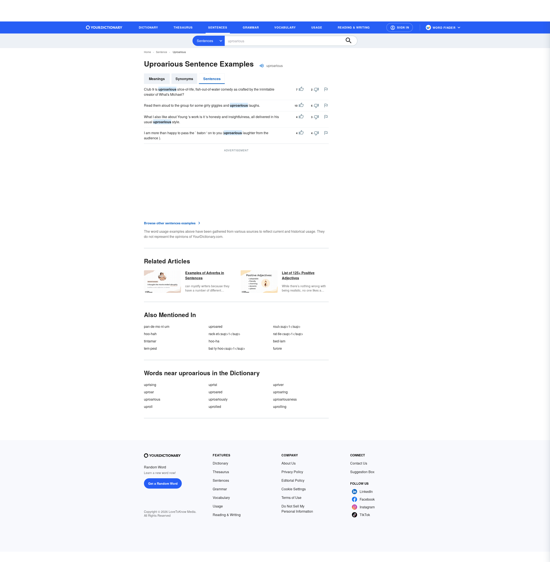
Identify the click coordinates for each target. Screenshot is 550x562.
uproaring (280, 391)
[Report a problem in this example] (325, 89)
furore (277, 348)
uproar (149, 391)
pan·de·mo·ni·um (156, 326)
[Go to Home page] (104, 27)
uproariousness (285, 399)
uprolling (279, 406)
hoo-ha (214, 341)
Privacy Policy (292, 471)
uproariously (218, 399)
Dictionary (220, 463)
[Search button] (350, 41)
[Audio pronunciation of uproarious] (261, 65)
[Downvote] (316, 89)
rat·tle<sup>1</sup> (288, 333)
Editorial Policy (292, 480)
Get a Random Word (163, 483)
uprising (150, 384)
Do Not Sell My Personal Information (297, 509)
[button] (399, 27)
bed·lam (279, 341)
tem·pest (150, 348)
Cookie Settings (293, 488)
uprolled (215, 406)
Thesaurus (221, 471)
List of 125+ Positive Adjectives (298, 275)
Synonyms (184, 78)
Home (147, 52)
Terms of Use (291, 497)
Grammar (220, 488)
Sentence (161, 52)
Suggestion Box (362, 471)
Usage (218, 506)
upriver (278, 384)
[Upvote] (301, 89)
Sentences (205, 40)
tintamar (150, 341)
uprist (213, 384)
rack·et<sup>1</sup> (224, 333)
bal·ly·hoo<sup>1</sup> (227, 348)
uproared (215, 326)
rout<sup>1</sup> (287, 326)
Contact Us (358, 463)
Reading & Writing (227, 514)
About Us (288, 463)
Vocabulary (221, 497)
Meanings (157, 78)
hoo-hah (150, 333)
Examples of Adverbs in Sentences (204, 275)
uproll (148, 406)
